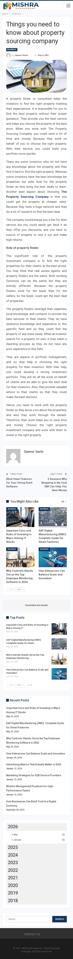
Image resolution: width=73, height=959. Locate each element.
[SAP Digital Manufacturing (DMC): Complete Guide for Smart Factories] (53, 517)
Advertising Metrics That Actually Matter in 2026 (33, 764)
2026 (13, 826)
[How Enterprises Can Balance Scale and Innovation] (53, 557)
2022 (13, 870)
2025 (13, 847)
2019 (13, 893)
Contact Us (32, 934)
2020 (13, 885)
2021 (13, 877)
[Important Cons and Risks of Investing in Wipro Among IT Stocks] (20, 517)
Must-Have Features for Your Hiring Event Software (19, 482)
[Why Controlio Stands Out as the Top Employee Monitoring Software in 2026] (20, 557)
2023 (13, 862)
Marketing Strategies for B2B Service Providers (33, 775)
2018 (13, 900)
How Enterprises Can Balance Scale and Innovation (35, 753)
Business (11, 50)
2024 (13, 855)
